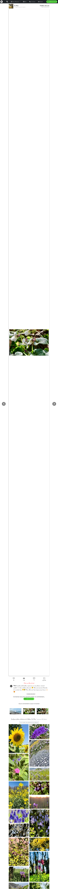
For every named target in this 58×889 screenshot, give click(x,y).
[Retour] (1, 1)
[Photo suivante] (4, 404)
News (41, 1)
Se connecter (52, 1)
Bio (25, 1)
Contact (33, 1)
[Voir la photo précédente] (42, 712)
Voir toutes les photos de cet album (29, 722)
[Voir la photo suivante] (15, 712)
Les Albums (15, 1)
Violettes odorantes (31, 694)
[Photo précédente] (54, 404)
